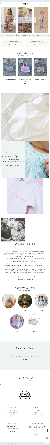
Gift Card (12, 414)
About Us (37, 410)
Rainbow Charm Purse (40, 79)
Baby (41, 310)
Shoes (33, 331)
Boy (25, 310)
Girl (9, 310)
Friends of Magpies (37, 414)
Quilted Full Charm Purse (9, 79)
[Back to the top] (47, 438)
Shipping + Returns (12, 412)
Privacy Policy (12, 416)
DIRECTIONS (12, 431)
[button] (48, 69)
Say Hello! (12, 410)
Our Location (37, 412)
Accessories (17, 331)
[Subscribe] (45, 431)
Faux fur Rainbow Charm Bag (25, 80)
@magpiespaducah (25, 380)
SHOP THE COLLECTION (13, 165)
